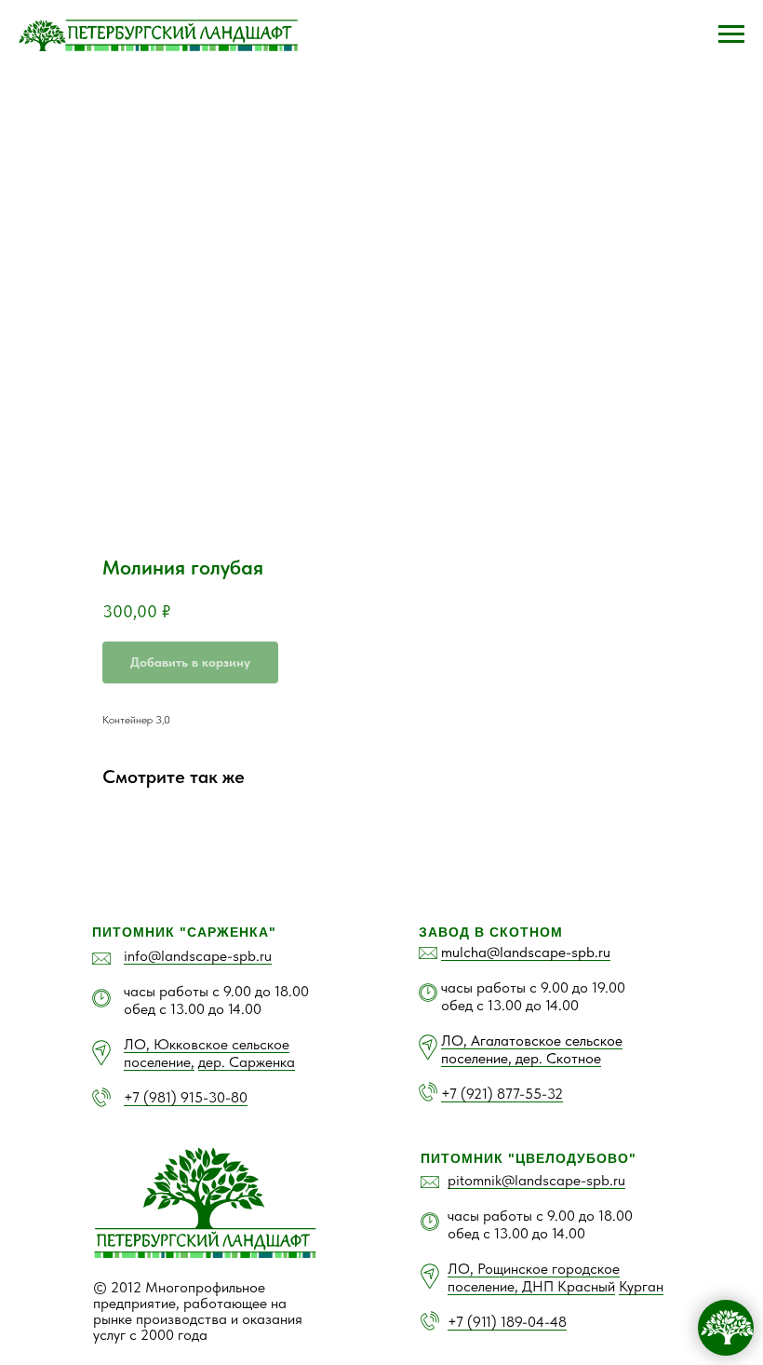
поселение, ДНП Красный (531, 1286)
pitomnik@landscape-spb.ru (536, 1180)
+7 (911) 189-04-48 (507, 1322)
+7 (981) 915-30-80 (186, 1097)
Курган (641, 1286)
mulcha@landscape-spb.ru (525, 952)
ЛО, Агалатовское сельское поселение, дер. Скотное (531, 1049)
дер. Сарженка (246, 1062)
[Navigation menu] (731, 34)
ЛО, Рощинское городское (534, 1268)
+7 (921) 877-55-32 (502, 1093)
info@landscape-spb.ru (198, 956)
